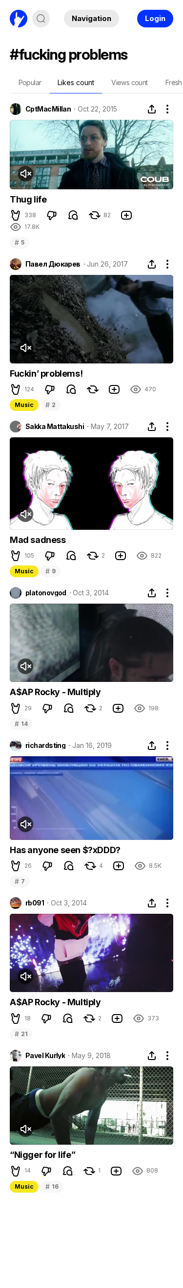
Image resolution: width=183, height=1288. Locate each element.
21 (21, 1034)
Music (24, 404)
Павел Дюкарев (53, 264)
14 (21, 724)
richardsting (45, 745)
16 (51, 1186)
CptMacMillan (48, 109)
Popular (30, 82)
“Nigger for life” (42, 1155)
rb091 (34, 903)
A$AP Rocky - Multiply (55, 692)
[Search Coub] (41, 18)
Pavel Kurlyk (45, 1055)
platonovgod (45, 592)
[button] (15, 215)
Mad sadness (38, 540)
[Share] (152, 109)
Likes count (76, 82)
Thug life (28, 199)
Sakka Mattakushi (54, 426)
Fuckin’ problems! (46, 373)
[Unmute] (25, 173)
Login (155, 18)
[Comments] (73, 215)
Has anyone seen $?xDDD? (65, 850)
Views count (129, 82)
